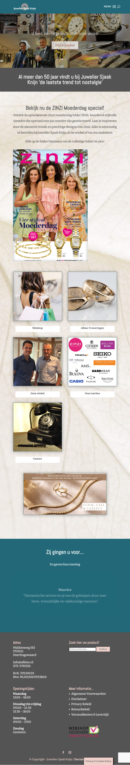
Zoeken (103, 649)
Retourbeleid (80, 709)
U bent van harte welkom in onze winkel (65, 33)
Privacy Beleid (81, 704)
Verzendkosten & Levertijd (90, 714)
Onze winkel (65, 45)
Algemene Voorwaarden (88, 694)
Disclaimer (79, 699)
